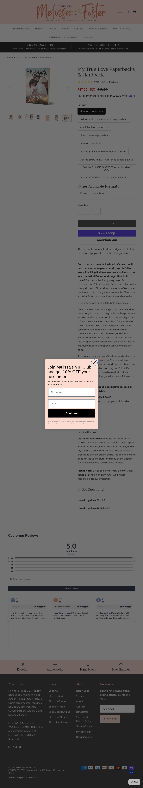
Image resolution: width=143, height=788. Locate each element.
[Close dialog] (94, 363)
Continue (71, 413)
